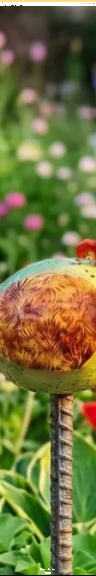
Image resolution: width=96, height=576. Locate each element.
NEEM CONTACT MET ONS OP (13, 5)
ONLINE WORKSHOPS (20, 5)
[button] (3, 3)
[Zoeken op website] (87, 3)
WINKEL (3, 5)
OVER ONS (6, 5)
